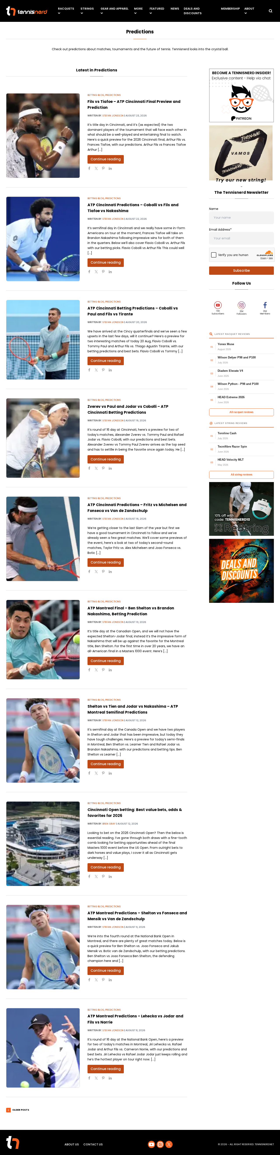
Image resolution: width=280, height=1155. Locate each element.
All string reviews (241, 474)
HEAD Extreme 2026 (231, 397)
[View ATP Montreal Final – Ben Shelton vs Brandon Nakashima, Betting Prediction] (43, 639)
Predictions (113, 95)
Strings (87, 9)
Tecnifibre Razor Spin (232, 446)
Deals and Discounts (193, 11)
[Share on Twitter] (98, 170)
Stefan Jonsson (113, 115)
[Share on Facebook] (91, 170)
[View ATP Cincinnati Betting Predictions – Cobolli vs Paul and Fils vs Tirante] (43, 339)
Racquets (66, 9)
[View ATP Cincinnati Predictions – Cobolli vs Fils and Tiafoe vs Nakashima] (43, 239)
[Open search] (270, 11)
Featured (157, 9)
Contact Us (93, 1144)
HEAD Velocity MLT (231, 459)
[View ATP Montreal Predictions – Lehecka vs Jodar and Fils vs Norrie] (43, 1048)
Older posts (20, 1110)
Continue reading (106, 159)
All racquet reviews (241, 412)
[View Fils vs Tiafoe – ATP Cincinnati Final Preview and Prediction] (43, 135)
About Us (72, 1144)
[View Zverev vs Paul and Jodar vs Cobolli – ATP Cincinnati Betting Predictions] (43, 438)
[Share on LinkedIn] (112, 170)
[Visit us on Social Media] (151, 1144)
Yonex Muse (226, 344)
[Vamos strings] (241, 154)
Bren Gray (109, 823)
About (249, 9)
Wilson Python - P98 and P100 (238, 384)
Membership (230, 9)
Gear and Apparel (114, 9)
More (138, 9)
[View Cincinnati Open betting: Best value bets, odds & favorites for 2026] (43, 844)
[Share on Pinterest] (105, 170)
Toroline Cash (227, 433)
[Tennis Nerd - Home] (26, 11)
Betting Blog (96, 95)
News (175, 9)
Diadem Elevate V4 (230, 370)
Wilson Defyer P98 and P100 (237, 357)
